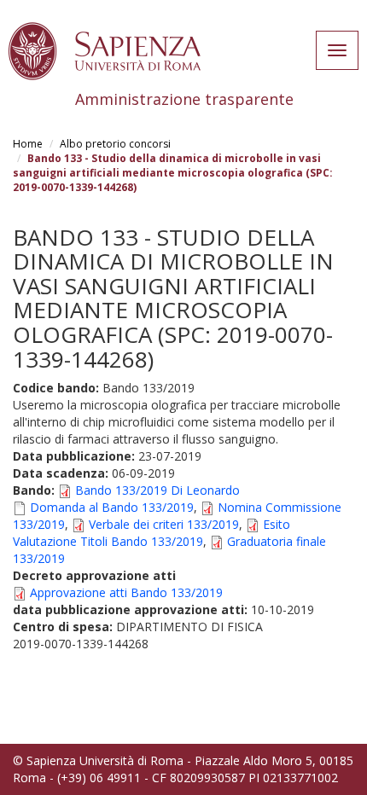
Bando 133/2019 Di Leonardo (157, 490)
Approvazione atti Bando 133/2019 (126, 592)
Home (28, 143)
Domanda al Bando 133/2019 (112, 507)
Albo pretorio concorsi (115, 143)
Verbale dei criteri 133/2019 (164, 524)
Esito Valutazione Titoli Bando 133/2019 (151, 532)
